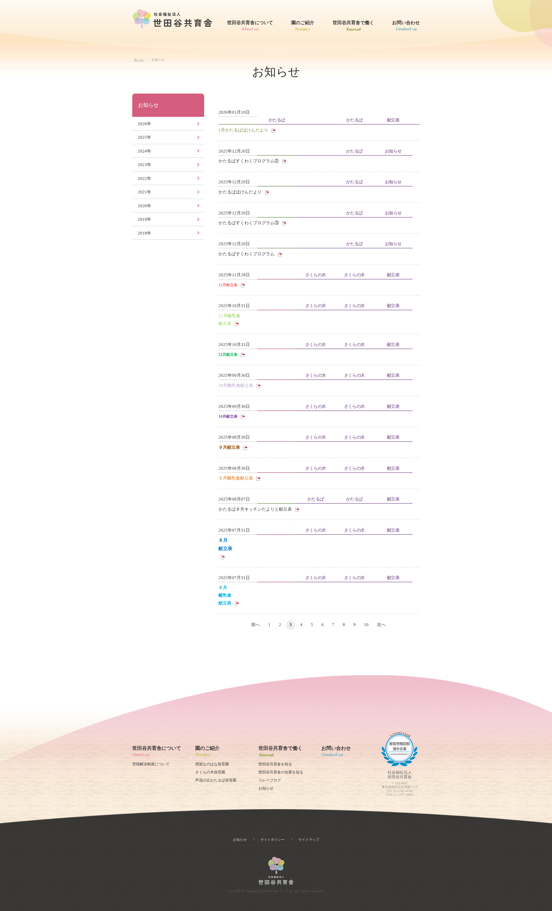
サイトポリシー (272, 840)
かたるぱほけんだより (240, 192)
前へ (255, 624)
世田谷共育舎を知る (275, 764)
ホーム (138, 59)
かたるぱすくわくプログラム (247, 254)
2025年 (144, 137)
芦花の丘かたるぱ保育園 (215, 780)
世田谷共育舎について (250, 22)
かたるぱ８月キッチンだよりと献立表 (255, 509)
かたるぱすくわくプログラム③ (248, 222)
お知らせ (148, 105)
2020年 (144, 205)
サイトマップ (308, 840)
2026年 (144, 123)
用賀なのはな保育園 (212, 764)
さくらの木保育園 (210, 772)
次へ (381, 624)
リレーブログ (269, 780)
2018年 (144, 233)
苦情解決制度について (151, 764)
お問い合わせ (406, 22)
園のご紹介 (302, 22)
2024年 (144, 151)
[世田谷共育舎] (172, 19)
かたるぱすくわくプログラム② (248, 161)
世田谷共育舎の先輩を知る (280, 772)
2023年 (144, 164)
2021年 (144, 192)
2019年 (144, 219)
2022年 (144, 178)
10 (366, 624)
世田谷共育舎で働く (353, 22)
